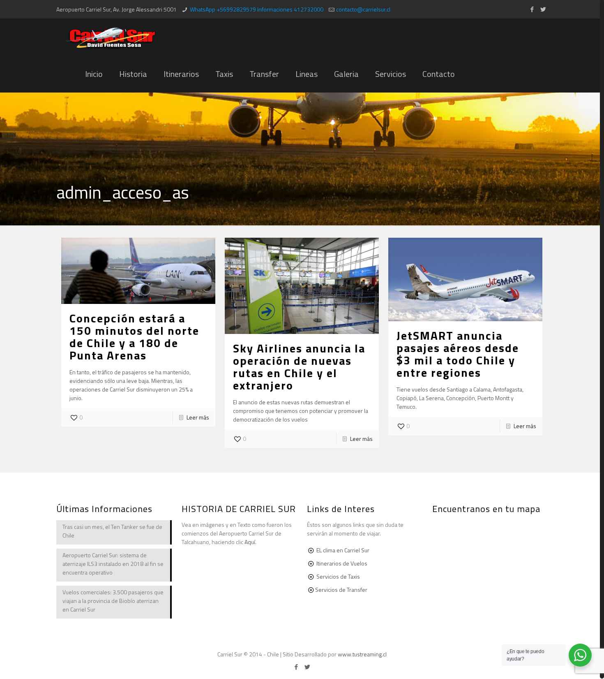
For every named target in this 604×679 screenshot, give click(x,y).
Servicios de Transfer (341, 589)
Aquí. (250, 542)
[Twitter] (543, 9)
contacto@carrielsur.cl (363, 9)
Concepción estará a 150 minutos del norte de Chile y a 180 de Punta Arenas (134, 336)
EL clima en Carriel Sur (342, 550)
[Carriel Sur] (110, 37)
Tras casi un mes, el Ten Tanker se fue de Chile (112, 531)
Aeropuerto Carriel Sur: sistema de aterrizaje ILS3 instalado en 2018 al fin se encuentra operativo (113, 564)
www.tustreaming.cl (362, 654)
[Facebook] (532, 9)
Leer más (198, 417)
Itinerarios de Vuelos (341, 563)
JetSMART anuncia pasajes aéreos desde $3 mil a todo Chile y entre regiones (458, 354)
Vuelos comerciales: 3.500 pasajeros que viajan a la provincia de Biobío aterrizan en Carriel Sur (113, 601)
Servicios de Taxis (338, 576)
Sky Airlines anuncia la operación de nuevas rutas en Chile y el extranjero (299, 366)
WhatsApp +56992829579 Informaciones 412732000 (256, 9)
